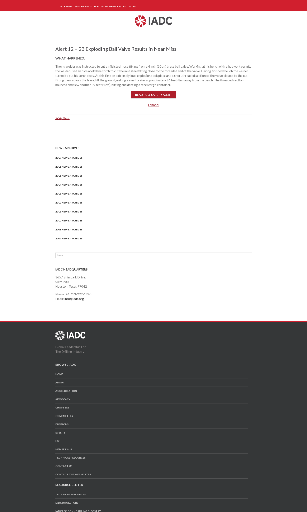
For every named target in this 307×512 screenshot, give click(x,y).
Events (60, 432)
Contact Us (63, 466)
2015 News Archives (68, 175)
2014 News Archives (68, 184)
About (60, 382)
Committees (64, 415)
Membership (63, 449)
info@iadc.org (74, 299)
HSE (57, 440)
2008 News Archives (68, 229)
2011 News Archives (68, 211)
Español (153, 105)
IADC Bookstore (66, 502)
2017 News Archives (68, 157)
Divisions (62, 424)
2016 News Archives (68, 166)
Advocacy (62, 399)
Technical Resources (70, 457)
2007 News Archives (68, 238)
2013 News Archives (68, 193)
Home (59, 374)
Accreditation (66, 390)
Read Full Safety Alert (153, 94)
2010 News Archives (68, 220)
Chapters (62, 407)
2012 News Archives (68, 202)
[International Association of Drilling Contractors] (70, 333)
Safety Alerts (62, 118)
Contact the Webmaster (73, 474)
